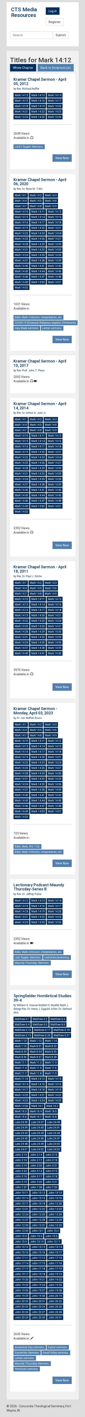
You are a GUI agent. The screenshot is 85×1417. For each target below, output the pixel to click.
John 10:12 (38, 1192)
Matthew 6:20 (42, 1035)
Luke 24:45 (21, 1138)
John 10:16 (55, 1198)
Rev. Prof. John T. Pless (31, 370)
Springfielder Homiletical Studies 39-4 (42, 998)
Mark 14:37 (21, 260)
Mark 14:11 (38, 211)
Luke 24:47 (53, 1138)
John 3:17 (36, 1176)
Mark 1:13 (36, 1040)
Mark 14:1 (21, 195)
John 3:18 (51, 1176)
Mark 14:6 (51, 200)
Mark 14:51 (54, 282)
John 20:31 (55, 1317)
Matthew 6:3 (58, 1019)
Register (55, 22)
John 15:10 (37, 1241)
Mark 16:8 (51, 1116)
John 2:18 (51, 1160)
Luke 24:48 (21, 1143)
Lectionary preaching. (57, 957)
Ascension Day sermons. (30, 1347)
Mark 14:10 (21, 211)
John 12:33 (21, 1230)
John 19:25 (55, 1285)
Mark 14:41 (38, 265)
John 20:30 (38, 1317)
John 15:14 (55, 1247)
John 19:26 (21, 1290)
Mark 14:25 (38, 117)
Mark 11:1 (21, 1062)
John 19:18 (38, 1274)
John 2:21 (51, 1165)
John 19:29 (21, 1295)
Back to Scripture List (56, 67)
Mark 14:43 (21, 271)
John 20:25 (55, 1306)
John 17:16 (55, 1263)
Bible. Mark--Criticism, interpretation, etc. (38, 317)
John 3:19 (21, 1181)
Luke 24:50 (53, 1143)
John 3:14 (36, 1171)
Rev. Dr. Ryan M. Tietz (29, 188)
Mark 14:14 (54, 95)
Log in (53, 11)
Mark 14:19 (38, 106)
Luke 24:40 (37, 1127)
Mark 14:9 (51, 206)
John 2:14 (36, 1154)
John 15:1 (38, 1230)
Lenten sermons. (52, 328)
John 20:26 (21, 1312)
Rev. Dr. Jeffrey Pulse (29, 894)
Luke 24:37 (37, 1122)
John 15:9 (21, 1241)
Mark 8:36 (21, 1057)
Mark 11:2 (36, 1062)
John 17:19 (55, 1268)
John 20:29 (21, 1317)
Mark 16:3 (21, 1111)
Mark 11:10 (21, 1078)
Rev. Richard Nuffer (28, 88)
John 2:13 (21, 1154)
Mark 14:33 (54, 249)
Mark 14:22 (38, 111)
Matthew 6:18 (62, 1029)
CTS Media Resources (24, 12)
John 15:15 (21, 1252)
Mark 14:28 (21, 244)
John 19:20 (21, 1279)
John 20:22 (55, 1301)
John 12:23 (55, 1209)
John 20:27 (38, 1312)
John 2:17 (36, 1160)
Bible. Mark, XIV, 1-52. (27, 846)
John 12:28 (38, 1219)
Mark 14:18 (21, 106)
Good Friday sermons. (56, 1352)
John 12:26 (55, 1214)
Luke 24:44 (53, 1133)
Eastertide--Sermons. (27, 1352)
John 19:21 (38, 1279)
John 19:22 (55, 1279)
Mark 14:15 (21, 100)
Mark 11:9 (51, 1073)
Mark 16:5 (51, 1111)
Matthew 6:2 (40, 1019)
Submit (61, 35)
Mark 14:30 (54, 244)
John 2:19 (21, 1165)
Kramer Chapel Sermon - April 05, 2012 (40, 81)
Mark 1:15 (21, 1046)
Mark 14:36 (54, 255)
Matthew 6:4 (22, 1024)
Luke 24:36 (21, 1122)
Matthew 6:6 (58, 1024)
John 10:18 (38, 1203)
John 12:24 (21, 1214)
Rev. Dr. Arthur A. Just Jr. (31, 412)
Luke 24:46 (37, 1138)
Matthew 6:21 (62, 1035)
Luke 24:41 (53, 1127)
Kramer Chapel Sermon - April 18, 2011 (40, 569)
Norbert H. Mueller (49, 1005)
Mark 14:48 (54, 276)
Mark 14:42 (54, 265)
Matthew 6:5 (40, 1024)
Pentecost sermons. (27, 1369)
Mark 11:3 (51, 1062)
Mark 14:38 (38, 260)
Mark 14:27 (54, 238)
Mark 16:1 (37, 1105)
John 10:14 (21, 1198)
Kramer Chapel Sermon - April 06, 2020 (40, 181)
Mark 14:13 (38, 95)
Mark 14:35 (38, 255)
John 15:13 (38, 1247)
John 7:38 (36, 1187)
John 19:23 (21, 1285)
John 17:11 (21, 1257)
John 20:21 (38, 1301)
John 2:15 (51, 1154)
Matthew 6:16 (23, 1029)
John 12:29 (55, 1219)
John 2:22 (21, 1171)
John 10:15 (38, 1198)
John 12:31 (38, 1225)
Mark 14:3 (51, 195)
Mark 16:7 (36, 1116)
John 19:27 (38, 1290)
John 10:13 (55, 1192)
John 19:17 (21, 1274)
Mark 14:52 (21, 287)
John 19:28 (55, 1290)
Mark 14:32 (38, 249)
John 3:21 (51, 1181)
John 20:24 (38, 1306)
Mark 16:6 (21, 1116)
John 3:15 (51, 1171)
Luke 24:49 (37, 1143)
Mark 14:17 (54, 100)
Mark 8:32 (51, 1046)
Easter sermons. (58, 1347)
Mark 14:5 (36, 200)
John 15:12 (21, 1247)
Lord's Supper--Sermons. (29, 146)
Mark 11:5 (36, 1067)
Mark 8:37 (36, 1057)
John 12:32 (55, 1225)
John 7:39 (51, 1187)
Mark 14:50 (38, 282)
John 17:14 (21, 1263)
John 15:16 (38, 1252)
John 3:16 (21, 1176)
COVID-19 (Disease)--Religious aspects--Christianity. (45, 322)
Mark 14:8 (36, 206)
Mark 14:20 (54, 106)
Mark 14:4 (21, 200)
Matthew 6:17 (42, 1029)
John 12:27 (21, 1219)
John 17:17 (21, 1268)
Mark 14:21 (21, 111)
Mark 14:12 (21, 95)
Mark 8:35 (51, 1051)
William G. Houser (28, 1005)
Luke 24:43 (37, 1133)
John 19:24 (38, 1285)
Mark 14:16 (38, 100)
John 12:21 (21, 1209)
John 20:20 (21, 1301)
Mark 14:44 (38, 271)
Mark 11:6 (51, 1067)
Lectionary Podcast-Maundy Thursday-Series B (39, 887)
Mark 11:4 (21, 1067)
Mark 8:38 (51, 1057)
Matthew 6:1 (22, 1019)
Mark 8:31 (36, 1046)
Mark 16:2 (52, 1105)
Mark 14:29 (38, 244)
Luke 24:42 (21, 1133)
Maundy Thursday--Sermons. (32, 962)
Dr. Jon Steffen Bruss (29, 718)
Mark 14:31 (21, 249)
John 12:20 (55, 1203)
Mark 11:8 (36, 1073)
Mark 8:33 (21, 1051)
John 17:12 (38, 1257)
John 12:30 (21, 1225)
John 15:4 (36, 1236)
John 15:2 (53, 1230)
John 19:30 (38, 1295)
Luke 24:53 (53, 1149)
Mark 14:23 (54, 111)
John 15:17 (55, 1252)
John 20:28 (55, 1312)
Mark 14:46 (21, 276)
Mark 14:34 (21, 255)
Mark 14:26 (54, 117)
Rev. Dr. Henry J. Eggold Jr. (37, 1008)
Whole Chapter (23, 67)
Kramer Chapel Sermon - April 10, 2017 (40, 363)
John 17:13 (55, 1257)
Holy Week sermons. (27, 328)
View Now (62, 158)
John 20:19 (55, 1295)
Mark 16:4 (36, 1111)
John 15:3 (21, 1236)
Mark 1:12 (21, 1040)
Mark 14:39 (54, 260)
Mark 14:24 (21, 117)
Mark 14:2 (36, 195)
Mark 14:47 (38, 276)
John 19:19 (55, 1274)
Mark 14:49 (21, 282)
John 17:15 (38, 1263)
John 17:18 (38, 1268)
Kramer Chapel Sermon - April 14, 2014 (40, 405)
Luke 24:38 (53, 1122)
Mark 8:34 (36, 1051)
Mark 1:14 (51, 1040)
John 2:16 (21, 1160)
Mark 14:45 (54, 271)
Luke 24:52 (37, 1149)
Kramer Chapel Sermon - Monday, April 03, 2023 (35, 710)
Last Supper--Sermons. (28, 957)
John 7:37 (21, 1187)
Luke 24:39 (21, 1127)
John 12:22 (38, 1209)
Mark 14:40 (21, 265)
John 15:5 (51, 1236)
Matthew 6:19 (23, 1035)
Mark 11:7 (21, 1073)
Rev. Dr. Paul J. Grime (29, 576)
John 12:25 (38, 1214)
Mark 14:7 (21, 206)
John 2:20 (36, 1165)
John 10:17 (21, 1203)
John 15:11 (53, 1241)
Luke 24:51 (21, 1149)
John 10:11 (21, 1192)
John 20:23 (21, 1306)
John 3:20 (36, 1181)
